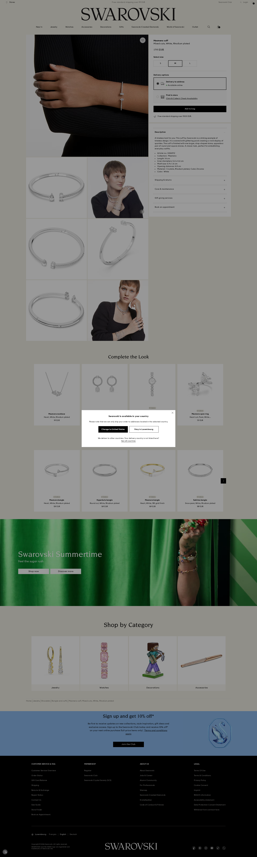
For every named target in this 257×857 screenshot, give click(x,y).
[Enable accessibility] (5, 852)
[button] (172, 413)
